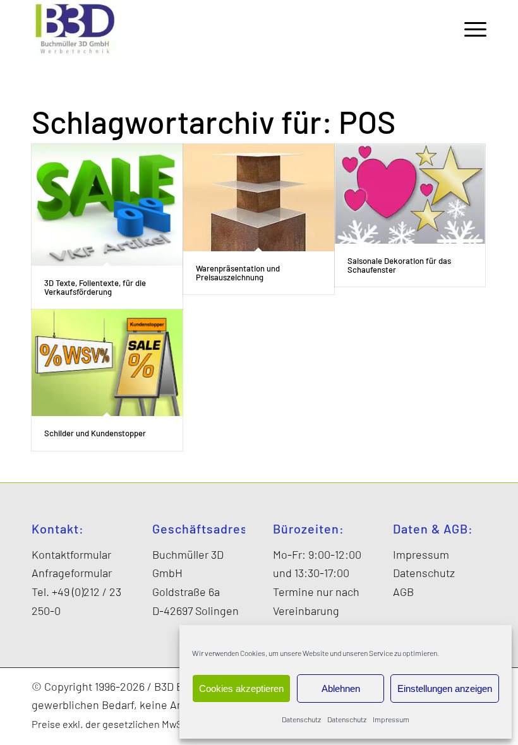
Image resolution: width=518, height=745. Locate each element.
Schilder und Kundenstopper (95, 433)
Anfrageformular (72, 573)
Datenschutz (301, 719)
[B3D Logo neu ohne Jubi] (75, 28)
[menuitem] (469, 28)
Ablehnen (341, 688)
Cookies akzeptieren (241, 688)
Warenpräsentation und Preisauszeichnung (238, 272)
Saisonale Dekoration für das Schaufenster (399, 265)
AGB (403, 592)
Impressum (391, 719)
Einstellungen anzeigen (444, 688)
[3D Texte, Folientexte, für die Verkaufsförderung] (107, 205)
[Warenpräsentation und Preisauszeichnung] (258, 197)
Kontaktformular (71, 554)
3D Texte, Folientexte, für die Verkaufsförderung (95, 287)
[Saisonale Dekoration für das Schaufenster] (410, 194)
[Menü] (469, 28)
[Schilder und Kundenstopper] (107, 363)
